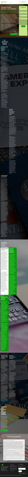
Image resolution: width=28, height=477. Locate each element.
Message (20, 18)
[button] (14, 440)
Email (19, 12)
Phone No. (20, 15)
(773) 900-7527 (12, 470)
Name (19, 9)
